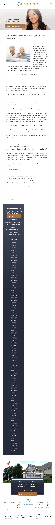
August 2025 (13, 262)
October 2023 (13, 298)
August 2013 (13, 450)
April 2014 (14, 437)
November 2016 (14, 387)
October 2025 (13, 258)
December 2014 (14, 423)
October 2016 (13, 388)
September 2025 (14, 260)
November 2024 (14, 277)
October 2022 (13, 318)
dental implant (20, 193)
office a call (17, 196)
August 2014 (13, 430)
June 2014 (14, 433)
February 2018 (13, 370)
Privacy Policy (23, 516)
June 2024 (14, 285)
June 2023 (14, 305)
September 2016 (14, 390)
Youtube (48, 510)
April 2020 (14, 352)
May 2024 (14, 287)
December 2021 (14, 332)
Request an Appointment (13, 26)
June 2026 (14, 245)
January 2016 (13, 402)
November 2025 (14, 257)
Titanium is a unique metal (11, 98)
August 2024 (13, 282)
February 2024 (13, 292)
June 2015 (14, 413)
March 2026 (13, 250)
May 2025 (14, 267)
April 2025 (14, 268)
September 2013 (14, 448)
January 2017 (13, 383)
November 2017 (14, 373)
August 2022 (13, 322)
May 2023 (14, 307)
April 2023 (14, 308)
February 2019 (13, 363)
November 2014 (14, 425)
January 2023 (13, 313)
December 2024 (14, 275)
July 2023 (14, 303)
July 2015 (14, 412)
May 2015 (14, 415)
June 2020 (14, 348)
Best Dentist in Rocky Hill (8, 516)
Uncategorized (12, 199)
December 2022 (14, 315)
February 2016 (13, 400)
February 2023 (13, 312)
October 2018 (13, 367)
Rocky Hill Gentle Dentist (39, 516)
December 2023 (14, 295)
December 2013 (14, 443)
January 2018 (13, 372)
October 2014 (13, 427)
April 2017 (14, 380)
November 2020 (14, 340)
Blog (30, 516)
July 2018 (14, 368)
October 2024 (13, 278)
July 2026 (14, 243)
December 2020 (14, 338)
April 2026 (14, 248)
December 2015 (14, 403)
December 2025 (14, 255)
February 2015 (13, 420)
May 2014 (14, 435)
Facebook (19, 504)
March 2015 (13, 418)
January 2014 (13, 442)
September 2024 (14, 280)
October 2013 (13, 447)
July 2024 (14, 283)
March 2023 (13, 310)
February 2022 (13, 330)
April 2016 (14, 397)
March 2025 (13, 270)
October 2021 (13, 333)
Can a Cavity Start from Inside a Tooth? (13, 229)
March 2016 (13, 398)
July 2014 (14, 432)
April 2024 (14, 288)
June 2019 (14, 360)
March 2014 (13, 438)
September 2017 (14, 375)
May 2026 (14, 247)
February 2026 (13, 252)
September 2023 (14, 300)
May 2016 (14, 395)
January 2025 (13, 273)
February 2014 (13, 440)
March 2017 (13, 382)
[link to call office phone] (5, 4)
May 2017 (14, 378)
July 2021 (14, 335)
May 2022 (14, 327)
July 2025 (14, 263)
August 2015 (13, 410)
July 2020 (14, 347)
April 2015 (14, 417)
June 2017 (14, 377)
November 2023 (14, 297)
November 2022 (14, 317)
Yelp (20, 507)
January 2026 (13, 253)
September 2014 (14, 428)
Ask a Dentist (12, 216)
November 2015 (14, 405)
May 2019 (14, 362)
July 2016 (14, 393)
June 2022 (14, 325)
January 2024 (13, 293)
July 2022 (14, 323)
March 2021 (13, 337)
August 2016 (13, 392)
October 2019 (13, 355)
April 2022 (14, 328)
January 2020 (13, 353)
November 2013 (14, 445)
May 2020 (14, 350)
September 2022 (14, 320)
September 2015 (14, 408)
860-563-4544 (28, 490)
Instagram (48, 507)
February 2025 (13, 272)
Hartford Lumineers (16, 516)
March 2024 (13, 290)
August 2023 (13, 302)
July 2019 (14, 358)
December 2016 (14, 385)
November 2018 (14, 365)
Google (20, 505)
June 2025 (14, 265)
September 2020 (14, 343)
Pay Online (48, 516)
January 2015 (13, 422)
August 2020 (13, 345)
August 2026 (13, 242)
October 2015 (13, 407)
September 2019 (14, 357)
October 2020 (13, 342)
